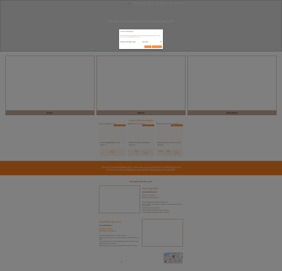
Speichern (147, 46)
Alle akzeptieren (157, 46)
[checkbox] (161, 41)
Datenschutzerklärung (124, 37)
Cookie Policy (137, 37)
